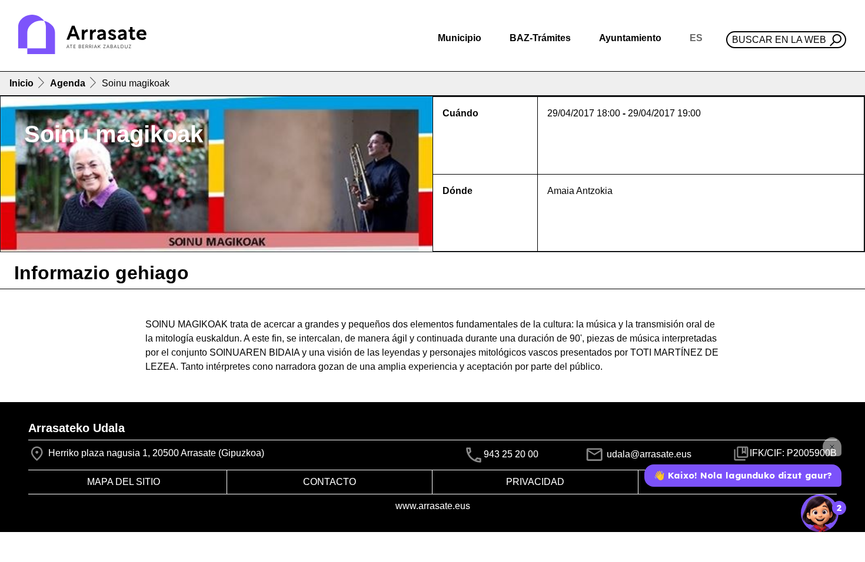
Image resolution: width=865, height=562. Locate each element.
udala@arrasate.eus (647, 454)
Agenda (67, 83)
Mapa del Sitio (123, 482)
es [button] (696, 38)
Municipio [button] (459, 38)
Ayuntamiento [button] (630, 38)
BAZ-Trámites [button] (540, 38)
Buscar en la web (779, 40)
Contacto (329, 482)
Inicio (21, 83)
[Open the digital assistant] (820, 513)
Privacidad (535, 482)
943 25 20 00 (511, 455)
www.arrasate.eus (432, 506)
